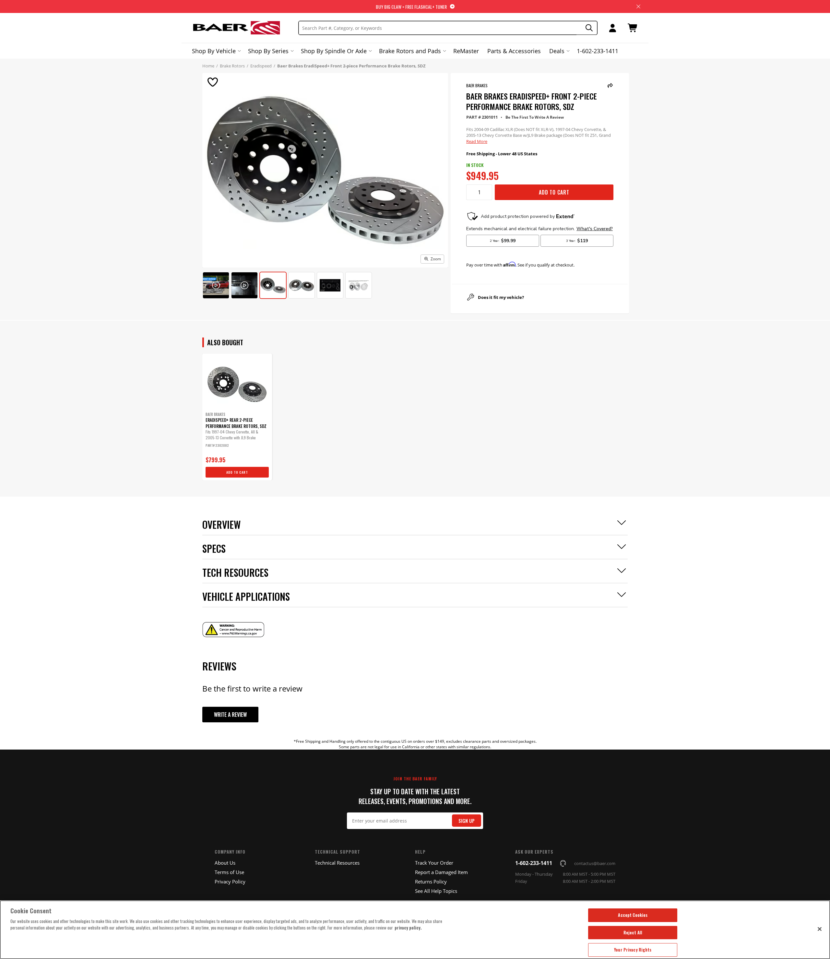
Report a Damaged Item (441, 872)
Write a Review (230, 714)
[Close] (819, 929)
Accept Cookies (632, 915)
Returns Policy (431, 881)
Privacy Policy (230, 881)
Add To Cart (554, 192)
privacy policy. (408, 927)
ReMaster (466, 51)
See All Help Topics (436, 891)
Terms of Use (229, 872)
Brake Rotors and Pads (410, 51)
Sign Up (466, 820)
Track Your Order (434, 862)
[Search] (587, 28)
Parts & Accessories (514, 51)
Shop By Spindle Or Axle (334, 51)
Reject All (632, 932)
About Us (225, 862)
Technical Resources (337, 862)
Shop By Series (268, 51)
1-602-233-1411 (597, 51)
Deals (556, 51)
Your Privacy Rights (632, 949)
